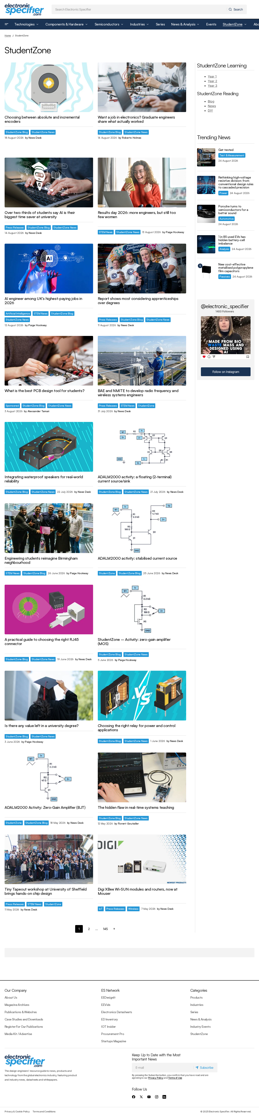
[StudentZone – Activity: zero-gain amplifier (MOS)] (142, 610)
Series (194, 1012)
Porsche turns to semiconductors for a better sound (233, 210)
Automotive (227, 218)
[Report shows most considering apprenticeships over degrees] (142, 268)
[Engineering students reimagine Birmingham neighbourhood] (49, 528)
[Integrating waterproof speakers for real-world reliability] (49, 447)
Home (8, 35)
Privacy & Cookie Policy (17, 1111)
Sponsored (12, 405)
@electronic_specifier (225, 306)
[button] (6, 24)
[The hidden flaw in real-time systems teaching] (142, 777)
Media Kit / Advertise (18, 1034)
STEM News (106, 232)
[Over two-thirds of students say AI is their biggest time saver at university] (49, 182)
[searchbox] (139, 9)
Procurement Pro (112, 1034)
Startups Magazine (113, 1041)
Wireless (133, 908)
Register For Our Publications (24, 1026)
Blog (211, 101)
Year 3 (212, 86)
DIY (210, 110)
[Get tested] (206, 157)
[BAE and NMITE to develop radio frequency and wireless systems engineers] (142, 361)
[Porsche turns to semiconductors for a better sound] (206, 214)
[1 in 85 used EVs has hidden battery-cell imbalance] (206, 244)
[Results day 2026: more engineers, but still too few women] (142, 182)
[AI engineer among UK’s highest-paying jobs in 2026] (49, 268)
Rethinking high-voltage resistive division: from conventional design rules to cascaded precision (235, 182)
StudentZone (146, 405)
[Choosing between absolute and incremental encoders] (49, 87)
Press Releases (15, 227)
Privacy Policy (155, 1078)
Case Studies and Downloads (24, 1019)
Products (196, 997)
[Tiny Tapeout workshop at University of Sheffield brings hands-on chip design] (49, 859)
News (212, 106)
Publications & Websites (21, 1012)
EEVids (105, 1005)
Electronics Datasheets (116, 1012)
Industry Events (200, 1026)
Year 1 (212, 76)
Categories (198, 990)
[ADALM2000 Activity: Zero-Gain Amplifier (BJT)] (49, 777)
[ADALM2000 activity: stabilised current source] (142, 528)
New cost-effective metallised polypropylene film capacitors (235, 268)
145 (105, 929)
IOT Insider (108, 1026)
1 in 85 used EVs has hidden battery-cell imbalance (232, 240)
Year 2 (212, 81)
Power (223, 193)
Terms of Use (175, 1078)
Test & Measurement (232, 155)
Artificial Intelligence (18, 313)
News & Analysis (200, 1019)
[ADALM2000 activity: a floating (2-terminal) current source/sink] (142, 447)
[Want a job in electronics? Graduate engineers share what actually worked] (142, 87)
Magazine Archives (17, 1005)
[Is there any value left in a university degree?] (49, 696)
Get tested (226, 150)
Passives (225, 276)
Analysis (224, 249)
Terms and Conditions (44, 1111)
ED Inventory (109, 1019)
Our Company (15, 990)
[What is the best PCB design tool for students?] (49, 361)
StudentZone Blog (17, 132)
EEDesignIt (108, 997)
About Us (11, 997)
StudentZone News (43, 132)
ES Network (110, 990)
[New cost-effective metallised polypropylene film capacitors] (206, 272)
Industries (196, 1005)
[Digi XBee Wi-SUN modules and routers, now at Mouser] (142, 859)
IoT (101, 908)
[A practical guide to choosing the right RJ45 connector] (49, 610)
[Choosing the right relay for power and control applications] (142, 696)
